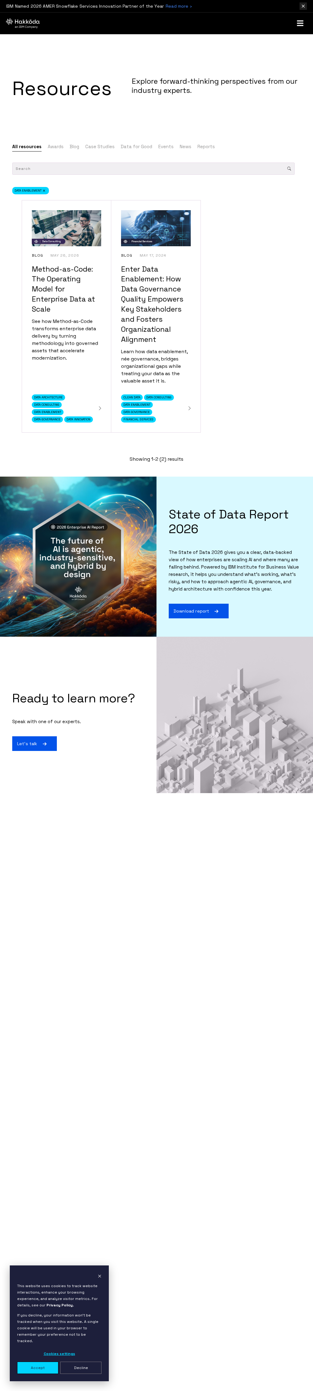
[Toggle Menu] (300, 23)
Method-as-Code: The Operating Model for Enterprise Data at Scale (63, 289)
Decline (81, 1367)
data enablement (28, 190)
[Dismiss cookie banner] (99, 1276)
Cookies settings (59, 1353)
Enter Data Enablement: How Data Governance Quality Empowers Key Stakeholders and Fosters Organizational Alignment (152, 304)
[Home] (23, 23)
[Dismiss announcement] (303, 6)
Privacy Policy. (60, 1305)
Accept (38, 1367)
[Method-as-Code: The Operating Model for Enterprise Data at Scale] (100, 408)
